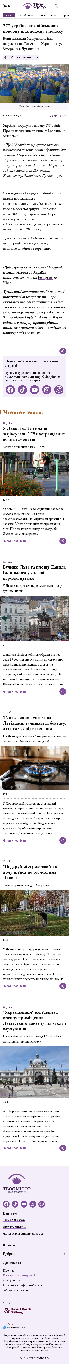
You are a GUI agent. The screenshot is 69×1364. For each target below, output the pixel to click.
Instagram (45, 277)
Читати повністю (15, 540)
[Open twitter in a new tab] (58, 389)
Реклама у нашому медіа (19, 1275)
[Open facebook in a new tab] (10, 389)
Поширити (55, 115)
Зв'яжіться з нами (15, 1290)
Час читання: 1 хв (27, 57)
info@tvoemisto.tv (14, 1227)
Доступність (11, 1280)
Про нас (8, 1270)
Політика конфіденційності (22, 1285)
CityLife (8, 15)
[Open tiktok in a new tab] (22, 389)
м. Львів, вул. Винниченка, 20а (23, 1233)
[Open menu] (63, 6)
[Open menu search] (56, 6)
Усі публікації (26, 15)
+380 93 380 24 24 (14, 1220)
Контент (10, 1245)
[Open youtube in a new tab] (34, 389)
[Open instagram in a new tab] (46, 389)
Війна (42, 15)
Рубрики (10, 1253)
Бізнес (54, 15)
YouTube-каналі (28, 332)
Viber (7, 282)
